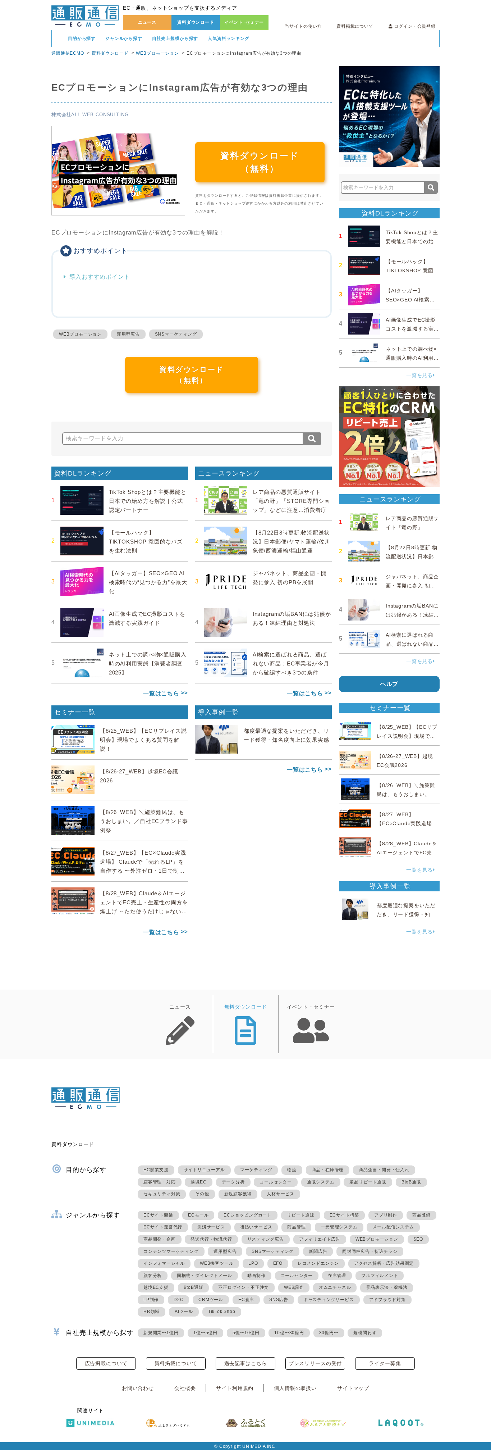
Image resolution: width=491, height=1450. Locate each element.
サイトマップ (353, 1388)
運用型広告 (128, 334)
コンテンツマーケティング (171, 1251)
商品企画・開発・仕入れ (384, 1169)
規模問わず (364, 1332)
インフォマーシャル (164, 1263)
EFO (278, 1263)
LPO (253, 1263)
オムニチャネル (335, 1287)
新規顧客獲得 (238, 1193)
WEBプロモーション (157, 53)
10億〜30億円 (289, 1332)
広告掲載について (106, 1363)
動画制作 (256, 1275)
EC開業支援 (156, 1169)
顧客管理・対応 (159, 1182)
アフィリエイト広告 (319, 1239)
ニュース (147, 22)
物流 (292, 1169)
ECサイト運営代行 (162, 1226)
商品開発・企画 (159, 1239)
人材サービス (280, 1193)
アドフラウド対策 (387, 1299)
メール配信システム (393, 1226)
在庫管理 (337, 1275)
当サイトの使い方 (303, 26)
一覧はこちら (161, 693)
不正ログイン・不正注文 (243, 1287)
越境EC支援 (156, 1287)
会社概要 (185, 1388)
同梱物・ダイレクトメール (204, 1275)
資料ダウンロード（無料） (259, 162)
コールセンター (276, 1182)
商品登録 (421, 1215)
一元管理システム (339, 1226)
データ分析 (233, 1182)
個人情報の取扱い (295, 1388)
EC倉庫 (246, 1299)
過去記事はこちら (245, 1363)
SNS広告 (278, 1299)
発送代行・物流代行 (211, 1239)
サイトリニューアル (204, 1169)
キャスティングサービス (328, 1299)
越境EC (198, 1182)
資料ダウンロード (195, 22)
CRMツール (210, 1299)
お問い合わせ (138, 1388)
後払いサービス (256, 1226)
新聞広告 (318, 1251)
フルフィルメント (379, 1275)
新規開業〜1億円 (160, 1332)
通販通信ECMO (67, 53)
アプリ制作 (385, 1215)
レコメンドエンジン (318, 1263)
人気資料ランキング (228, 38)
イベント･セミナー (244, 22)
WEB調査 (294, 1287)
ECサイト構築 (344, 1215)
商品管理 (296, 1226)
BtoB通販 (411, 1182)
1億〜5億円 (205, 1332)
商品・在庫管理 (328, 1169)
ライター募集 (385, 1363)
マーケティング (256, 1169)
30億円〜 (329, 1332)
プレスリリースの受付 (315, 1363)
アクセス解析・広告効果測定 (384, 1263)
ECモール (198, 1215)
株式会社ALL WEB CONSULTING (89, 114)
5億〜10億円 (246, 1332)
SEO (418, 1239)
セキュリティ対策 (161, 1193)
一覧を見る (419, 375)
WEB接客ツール (216, 1263)
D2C (178, 1299)
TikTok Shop (221, 1311)
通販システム (321, 1182)
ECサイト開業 (158, 1215)
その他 (202, 1193)
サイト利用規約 (234, 1388)
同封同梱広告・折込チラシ (370, 1251)
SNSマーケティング (176, 334)
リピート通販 (301, 1215)
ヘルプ (389, 684)
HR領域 (151, 1311)
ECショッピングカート (248, 1215)
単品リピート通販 (367, 1182)
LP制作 (151, 1299)
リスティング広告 (265, 1239)
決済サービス (211, 1226)
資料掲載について (354, 26)
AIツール (184, 1311)
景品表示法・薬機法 (386, 1287)
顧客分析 (152, 1275)
